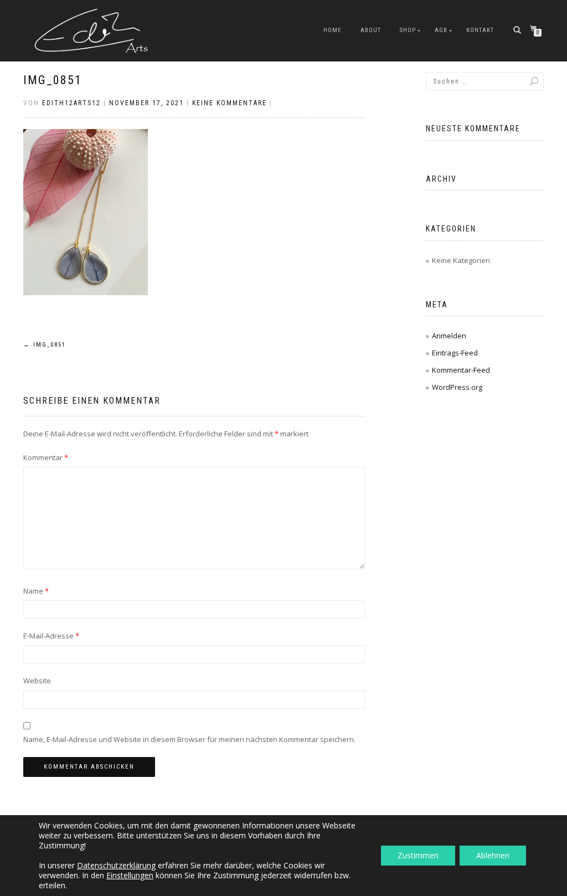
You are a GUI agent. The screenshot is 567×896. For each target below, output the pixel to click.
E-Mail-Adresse (51, 636)
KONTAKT (480, 30)
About (370, 30)
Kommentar (45, 457)
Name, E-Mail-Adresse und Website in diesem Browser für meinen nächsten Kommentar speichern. (189, 739)
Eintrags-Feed (455, 353)
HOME (332, 30)
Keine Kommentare (229, 103)
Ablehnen (492, 855)
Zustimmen (418, 855)
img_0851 (52, 80)
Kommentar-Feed (461, 370)
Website (37, 681)
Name (36, 591)
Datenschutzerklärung (116, 865)
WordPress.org (457, 387)
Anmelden (449, 336)
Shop (408, 30)
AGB (441, 30)
